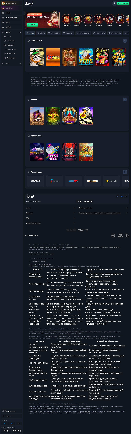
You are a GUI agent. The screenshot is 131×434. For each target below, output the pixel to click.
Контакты (29, 213)
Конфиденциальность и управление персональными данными (99, 213)
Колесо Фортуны (11, 3)
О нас (28, 208)
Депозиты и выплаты (33, 223)
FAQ (27, 218)
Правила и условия (85, 208)
